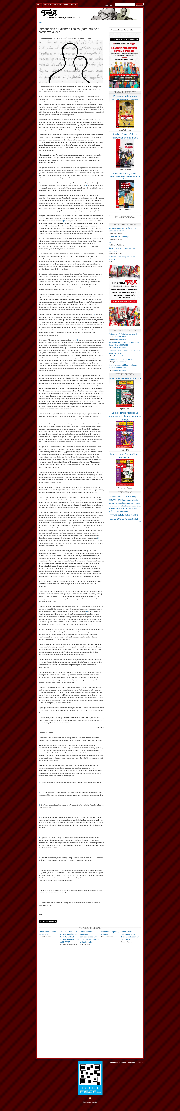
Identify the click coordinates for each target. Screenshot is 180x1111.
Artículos (48, 4)
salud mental (131, 514)
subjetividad (133, 519)
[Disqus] (90, 974)
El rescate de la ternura (125, 96)
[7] (48, 525)
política (112, 511)
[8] (98, 538)
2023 (110, 243)
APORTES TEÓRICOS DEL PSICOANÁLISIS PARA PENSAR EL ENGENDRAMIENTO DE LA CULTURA (69, 937)
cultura (112, 500)
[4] (50, 317)
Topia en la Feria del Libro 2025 (121, 359)
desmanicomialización (130, 500)
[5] (77, 340)
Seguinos (140, 1062)
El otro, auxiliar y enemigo (119, 237)
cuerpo (135, 497)
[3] (94, 314)
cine (122, 497)
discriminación (113, 503)
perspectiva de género (130, 508)
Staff (124, 1062)
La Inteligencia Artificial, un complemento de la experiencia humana (125, 416)
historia (125, 503)
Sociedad (121, 518)
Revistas (57, 4)
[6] (45, 464)
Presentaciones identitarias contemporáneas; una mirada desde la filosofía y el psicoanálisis (89, 937)
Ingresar (108, 5)
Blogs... (74, 4)
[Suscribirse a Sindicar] (90, 1098)
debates (119, 500)
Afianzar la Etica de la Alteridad (125, 378)
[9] (87, 611)
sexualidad (112, 519)
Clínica (127, 496)
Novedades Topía (120, 339)
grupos (120, 503)
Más (140, 521)
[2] (64, 221)
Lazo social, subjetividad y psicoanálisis (125, 99)
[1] (39, 782)
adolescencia (113, 497)
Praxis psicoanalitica (122, 511)
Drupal (94, 1102)
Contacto (131, 1062)
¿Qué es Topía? (115, 1062)
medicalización (122, 506)
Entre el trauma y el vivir (125, 173)
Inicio (39, 4)
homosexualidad (134, 503)
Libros (66, 4)
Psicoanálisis (116, 514)
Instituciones (113, 506)
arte (119, 497)
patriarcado (119, 508)
